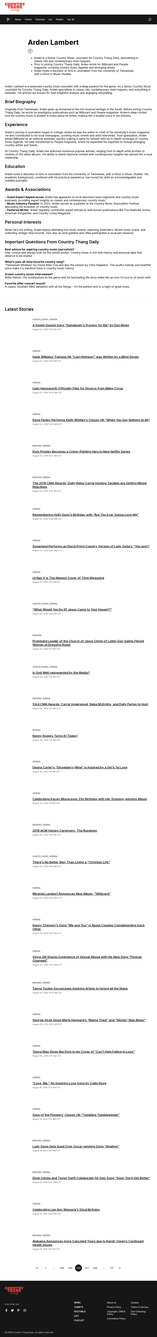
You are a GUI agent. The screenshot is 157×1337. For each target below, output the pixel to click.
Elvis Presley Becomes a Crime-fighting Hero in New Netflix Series (81, 451)
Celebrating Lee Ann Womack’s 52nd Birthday (66, 1209)
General (53, 319)
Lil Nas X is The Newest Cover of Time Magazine (68, 578)
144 (62, 1268)
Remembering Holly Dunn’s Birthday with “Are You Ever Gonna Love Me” (86, 515)
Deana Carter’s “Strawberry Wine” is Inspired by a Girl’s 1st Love (80, 767)
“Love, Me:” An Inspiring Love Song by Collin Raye (69, 1083)
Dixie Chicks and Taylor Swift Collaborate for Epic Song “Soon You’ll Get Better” (91, 1178)
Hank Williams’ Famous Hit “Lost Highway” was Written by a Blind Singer (86, 357)
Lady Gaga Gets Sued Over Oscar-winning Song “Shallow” (76, 1146)
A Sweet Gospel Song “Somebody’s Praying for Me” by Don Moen (81, 325)
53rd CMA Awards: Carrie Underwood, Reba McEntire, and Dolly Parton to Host (90, 704)
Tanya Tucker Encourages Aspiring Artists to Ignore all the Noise (80, 988)
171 (111, 1268)
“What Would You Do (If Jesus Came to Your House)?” (72, 609)
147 (87, 1268)
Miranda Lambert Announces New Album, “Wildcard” (72, 894)
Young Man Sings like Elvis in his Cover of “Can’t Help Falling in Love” (84, 1052)
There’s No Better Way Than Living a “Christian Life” (71, 862)
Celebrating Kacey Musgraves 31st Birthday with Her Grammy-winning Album (90, 799)
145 (70, 1268)
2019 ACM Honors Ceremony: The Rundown (65, 830)
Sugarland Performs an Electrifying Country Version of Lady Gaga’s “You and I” (91, 546)
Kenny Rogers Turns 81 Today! (55, 736)
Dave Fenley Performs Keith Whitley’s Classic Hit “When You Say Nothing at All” (91, 420)
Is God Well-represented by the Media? (61, 672)
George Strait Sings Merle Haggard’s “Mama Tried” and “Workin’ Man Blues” (89, 1020)
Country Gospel (40, 319)
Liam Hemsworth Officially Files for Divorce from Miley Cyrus (78, 388)
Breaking (37, 445)
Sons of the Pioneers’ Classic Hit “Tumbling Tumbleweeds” (76, 1115)
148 (95, 1268)
